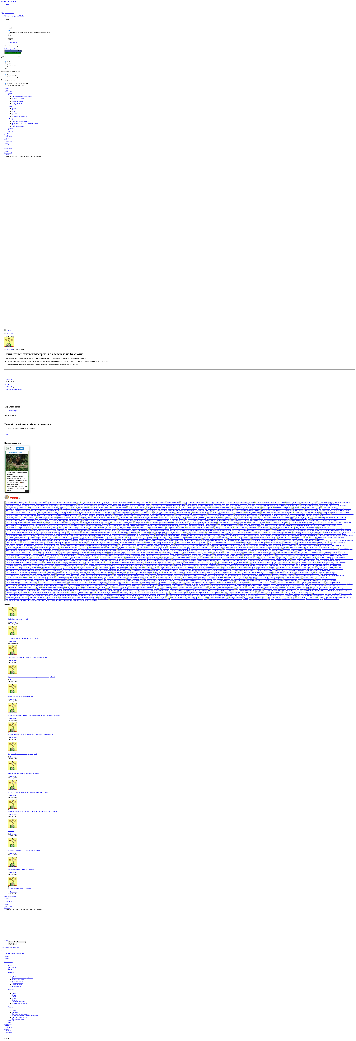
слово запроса (13, 77)
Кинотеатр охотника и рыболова (22, 96)
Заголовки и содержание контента (17, 83)
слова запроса (12, 75)
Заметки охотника (17, 100)
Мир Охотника (16, 105)
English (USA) (13, 944)
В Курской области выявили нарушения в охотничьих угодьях (28, 792)
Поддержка (8, 141)
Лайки (14, 111)
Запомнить (11, 32)
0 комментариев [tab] (13, 410)
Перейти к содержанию (8, 1)
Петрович (10, 333)
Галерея (6, 135)
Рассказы (15, 120)
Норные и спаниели (18, 115)
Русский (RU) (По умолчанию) (17, 942)
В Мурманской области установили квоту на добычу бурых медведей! (30, 734)
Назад (10, 965)
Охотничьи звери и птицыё (20, 121)
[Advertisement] (56, 175)
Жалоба (7, 384)
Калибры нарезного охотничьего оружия (25, 123)
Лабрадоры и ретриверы (19, 116)
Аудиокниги (8, 133)
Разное (10, 130)
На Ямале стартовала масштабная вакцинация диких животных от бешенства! (33, 811)
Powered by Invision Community (10, 947)
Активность (8, 136)
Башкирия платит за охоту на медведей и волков (23, 773)
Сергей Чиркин (17, 103)
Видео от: (11, 95)
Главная (6, 88)
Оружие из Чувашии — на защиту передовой (22, 754)
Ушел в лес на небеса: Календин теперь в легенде (23, 638)
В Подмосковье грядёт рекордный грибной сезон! (24, 850)
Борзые (14, 108)
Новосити (11, 128)
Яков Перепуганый (18, 98)
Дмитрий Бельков (17, 101)
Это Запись (10, 67)
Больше (10, 131)
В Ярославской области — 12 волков (20, 888)
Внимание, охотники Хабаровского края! (21, 869)
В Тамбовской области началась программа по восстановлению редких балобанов (34, 715)
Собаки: (10, 106)
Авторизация (8, 379)
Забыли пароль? (13, 42)
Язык (6, 940)
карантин (11, 831)
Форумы (7, 90)
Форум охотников (10, 896)
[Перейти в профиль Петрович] (8, 330)
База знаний (8, 91)
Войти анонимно (13, 36)
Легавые (14, 113)
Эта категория (11, 65)
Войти (10, 39)
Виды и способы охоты (19, 125)
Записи (9, 63)
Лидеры (6, 138)
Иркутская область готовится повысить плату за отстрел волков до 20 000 (31, 677)
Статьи (10, 118)
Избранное (7, 140)
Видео (10, 93)
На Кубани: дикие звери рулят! (18, 619)
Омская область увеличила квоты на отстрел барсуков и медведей (29, 657)
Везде (8, 61)
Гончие (14, 110)
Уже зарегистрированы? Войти (14, 16)
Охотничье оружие (18, 126)
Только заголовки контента (15, 85)
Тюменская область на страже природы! (20, 696)
